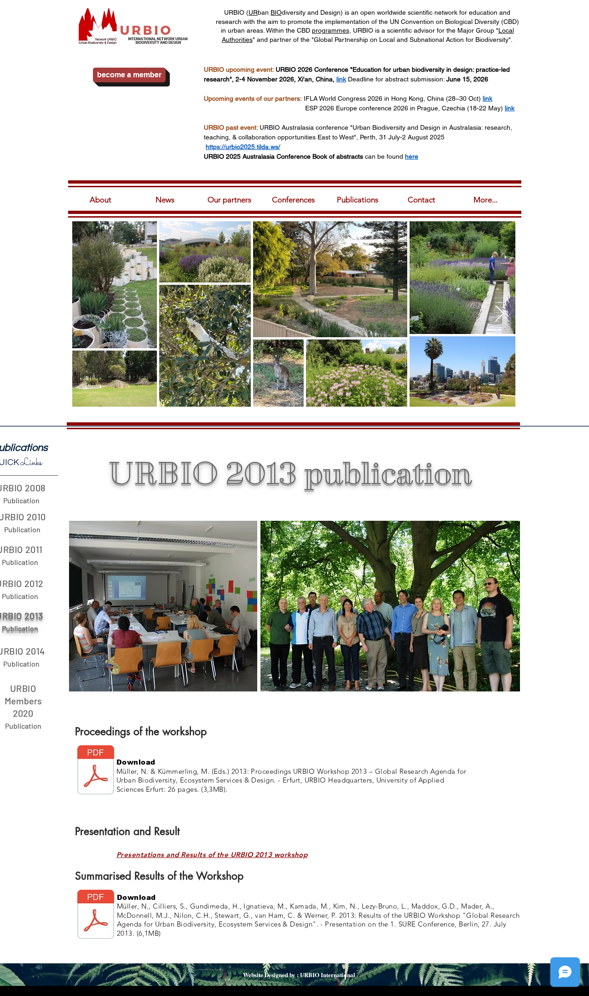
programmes (330, 30)
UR (253, 12)
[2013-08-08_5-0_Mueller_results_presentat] (95, 915)
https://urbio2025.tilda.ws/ (243, 146)
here (411, 156)
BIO (276, 12)
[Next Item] (499, 314)
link (487, 98)
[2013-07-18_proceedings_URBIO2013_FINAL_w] (95, 771)
